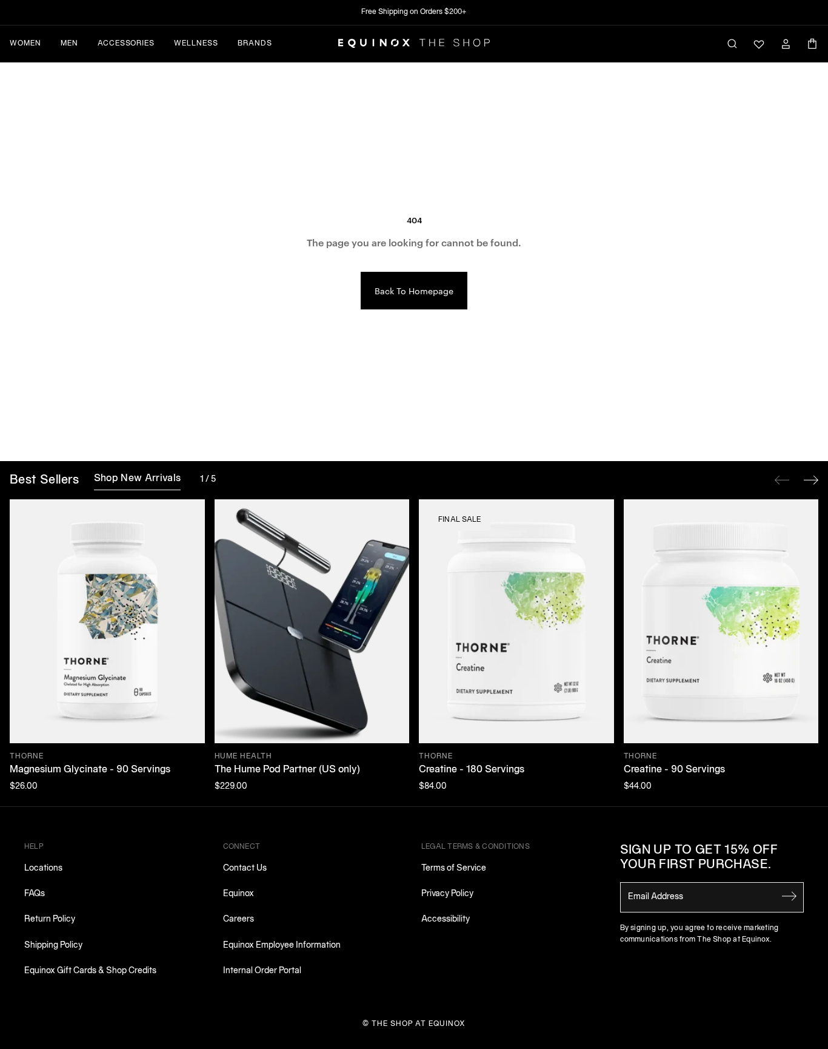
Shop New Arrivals (137, 478)
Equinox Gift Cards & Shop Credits (90, 971)
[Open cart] (812, 44)
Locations (43, 868)
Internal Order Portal (262, 971)
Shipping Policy (53, 945)
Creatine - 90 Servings (674, 770)
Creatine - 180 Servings (471, 770)
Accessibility (445, 919)
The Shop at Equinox (419, 1023)
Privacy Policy (447, 894)
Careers (238, 919)
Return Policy (49, 919)
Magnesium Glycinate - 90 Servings (90, 770)
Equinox (238, 894)
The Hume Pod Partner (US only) (287, 770)
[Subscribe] (789, 896)
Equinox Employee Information (282, 945)
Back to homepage (414, 291)
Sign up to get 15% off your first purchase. (699, 858)
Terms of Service (453, 868)
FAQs (34, 894)
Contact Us (245, 868)
